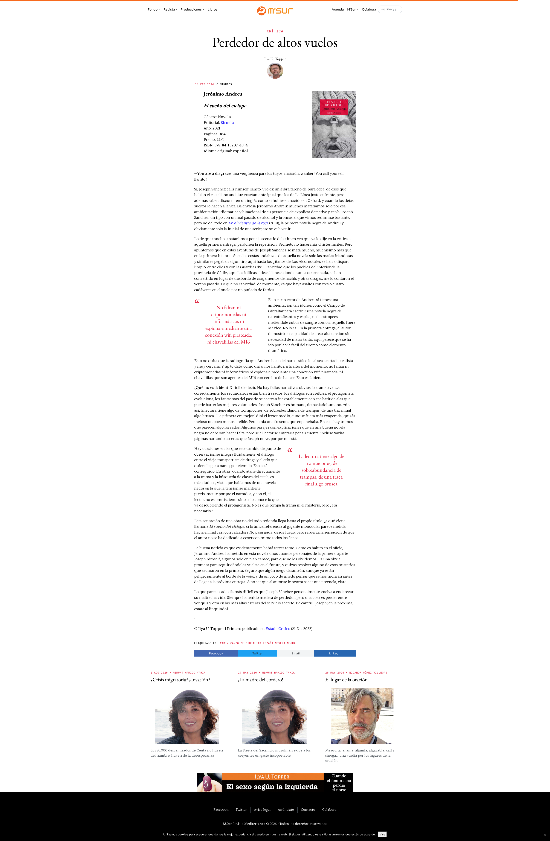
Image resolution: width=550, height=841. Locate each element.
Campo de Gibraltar (245, 643)
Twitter (257, 653)
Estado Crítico (278, 628)
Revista (169, 9)
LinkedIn (335, 653)
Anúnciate (286, 810)
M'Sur (351, 9)
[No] (544, 835)
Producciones (191, 9)
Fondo (152, 9)
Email (296, 653)
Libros (212, 9)
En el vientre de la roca (248, 223)
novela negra (285, 643)
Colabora (369, 9)
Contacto (308, 810)
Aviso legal (262, 810)
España (268, 643)
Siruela (227, 122)
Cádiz (224, 643)
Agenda (338, 9)
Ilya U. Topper (275, 58)
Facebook (216, 653)
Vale (382, 834)
